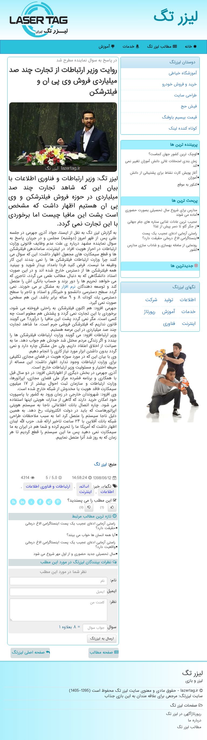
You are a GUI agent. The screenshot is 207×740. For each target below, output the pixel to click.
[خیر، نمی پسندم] (89, 507)
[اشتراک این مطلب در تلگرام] (49, 501)
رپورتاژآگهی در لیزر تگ (183, 714)
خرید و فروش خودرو (179, 84)
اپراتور (84, 486)
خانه (189, 46)
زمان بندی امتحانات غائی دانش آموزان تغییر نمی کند (161, 163)
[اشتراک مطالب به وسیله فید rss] (13, 501)
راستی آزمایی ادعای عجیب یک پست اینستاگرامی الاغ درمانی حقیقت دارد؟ (169, 236)
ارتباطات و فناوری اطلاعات (48, 486)
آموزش (105, 46)
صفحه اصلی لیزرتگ (29, 652)
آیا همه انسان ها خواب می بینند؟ (91, 535)
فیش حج (189, 106)
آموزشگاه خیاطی (183, 73)
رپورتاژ (149, 312)
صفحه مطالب (102, 652)
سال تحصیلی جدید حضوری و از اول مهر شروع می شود (74, 554)
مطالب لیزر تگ (160, 46)
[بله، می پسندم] (112, 507)
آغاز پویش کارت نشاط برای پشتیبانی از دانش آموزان (163, 175)
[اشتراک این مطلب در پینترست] (58, 501)
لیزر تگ (176, 17)
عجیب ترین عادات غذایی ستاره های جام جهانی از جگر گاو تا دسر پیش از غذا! (162, 224)
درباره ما (194, 721)
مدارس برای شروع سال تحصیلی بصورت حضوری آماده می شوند (161, 212)
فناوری (169, 324)
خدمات (129, 46)
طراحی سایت (185, 95)
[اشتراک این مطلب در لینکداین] (22, 501)
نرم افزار (68, 286)
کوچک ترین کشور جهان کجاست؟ (173, 154)
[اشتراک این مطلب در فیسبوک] (40, 501)
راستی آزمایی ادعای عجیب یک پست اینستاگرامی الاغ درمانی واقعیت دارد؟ (70, 545)
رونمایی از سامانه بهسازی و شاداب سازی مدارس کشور (162, 247)
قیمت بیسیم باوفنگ (179, 117)
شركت (151, 300)
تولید (168, 300)
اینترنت (188, 324)
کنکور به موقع (187, 185)
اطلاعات (187, 300)
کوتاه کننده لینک (183, 128)
